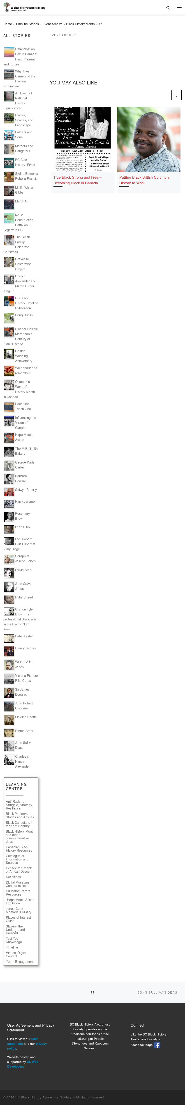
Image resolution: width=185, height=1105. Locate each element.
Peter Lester (24, 636)
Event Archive (52, 24)
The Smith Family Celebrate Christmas (16, 244)
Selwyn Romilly (26, 489)
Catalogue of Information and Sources (17, 859)
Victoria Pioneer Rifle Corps (26, 678)
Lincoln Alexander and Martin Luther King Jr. (19, 283)
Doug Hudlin (24, 315)
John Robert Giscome (24, 705)
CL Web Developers (22, 1064)
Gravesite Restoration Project (23, 264)
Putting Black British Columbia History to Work (144, 179)
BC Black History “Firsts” (25, 162)
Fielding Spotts (26, 717)
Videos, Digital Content (16, 954)
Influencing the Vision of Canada (25, 422)
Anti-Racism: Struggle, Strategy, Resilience (19, 805)
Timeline (12, 947)
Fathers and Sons (23, 134)
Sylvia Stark (23, 569)
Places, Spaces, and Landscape (24, 120)
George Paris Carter (24, 464)
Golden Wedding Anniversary (23, 355)
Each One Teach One (23, 406)
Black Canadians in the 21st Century (19, 824)
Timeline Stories (27, 24)
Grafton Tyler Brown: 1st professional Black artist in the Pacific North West (20, 619)
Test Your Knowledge (14, 940)
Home (7, 24)
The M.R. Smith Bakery (26, 451)
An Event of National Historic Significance (17, 100)
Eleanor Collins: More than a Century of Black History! (20, 336)
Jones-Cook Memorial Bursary (18, 910)
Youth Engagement (20, 961)
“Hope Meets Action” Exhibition (20, 901)
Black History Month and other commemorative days (20, 836)
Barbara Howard (21, 478)
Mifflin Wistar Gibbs (24, 190)
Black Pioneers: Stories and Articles (20, 815)
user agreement (22, 1041)
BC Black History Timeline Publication (26, 303)
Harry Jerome (25, 501)
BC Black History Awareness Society (43, 1097)
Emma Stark (24, 730)
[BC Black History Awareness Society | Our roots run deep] (24, 6)
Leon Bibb (22, 527)
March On (22, 201)
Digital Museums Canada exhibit (18, 884)
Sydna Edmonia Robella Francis (26, 176)
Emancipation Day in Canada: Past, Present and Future (20, 56)
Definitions (13, 877)
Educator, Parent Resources (18, 892)
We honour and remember (26, 370)
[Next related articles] (176, 95)
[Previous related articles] (165, 95)
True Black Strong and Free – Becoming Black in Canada (77, 179)
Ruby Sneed (24, 597)
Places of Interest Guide (18, 919)
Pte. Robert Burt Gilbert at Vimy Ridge (19, 544)
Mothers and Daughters (24, 148)
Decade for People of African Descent (19, 869)
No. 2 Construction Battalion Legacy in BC (18, 222)
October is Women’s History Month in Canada (19, 389)
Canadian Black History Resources (19, 848)
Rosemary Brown (22, 516)
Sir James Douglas (22, 692)
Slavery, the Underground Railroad (15, 930)
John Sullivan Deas (24, 745)
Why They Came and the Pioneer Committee (19, 78)
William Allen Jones (24, 664)
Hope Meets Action (23, 437)
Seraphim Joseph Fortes (25, 558)
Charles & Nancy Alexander (22, 761)
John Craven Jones (24, 586)
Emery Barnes (25, 648)
